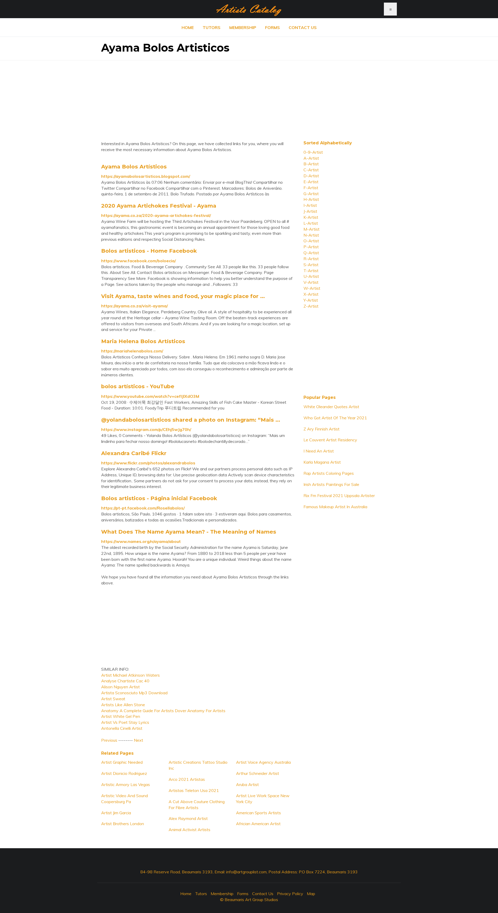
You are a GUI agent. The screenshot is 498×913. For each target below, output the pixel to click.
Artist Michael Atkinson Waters (130, 675)
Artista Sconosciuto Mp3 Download (134, 692)
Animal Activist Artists (189, 829)
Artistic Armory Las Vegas (125, 784)
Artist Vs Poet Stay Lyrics (125, 722)
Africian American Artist (258, 823)
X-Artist (311, 294)
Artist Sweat (113, 698)
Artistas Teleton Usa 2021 (194, 790)
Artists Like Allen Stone (123, 704)
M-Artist (311, 229)
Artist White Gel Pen (120, 716)
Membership (242, 27)
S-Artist (311, 264)
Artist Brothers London (122, 823)
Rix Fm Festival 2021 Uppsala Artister (339, 495)
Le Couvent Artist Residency (330, 439)
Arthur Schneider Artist (257, 773)
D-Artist (311, 175)
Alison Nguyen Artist (120, 686)
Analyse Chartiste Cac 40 (125, 680)
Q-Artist (311, 252)
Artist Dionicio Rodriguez (124, 773)
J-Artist (310, 211)
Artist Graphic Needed (122, 762)
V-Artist (311, 282)
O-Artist (311, 240)
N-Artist (311, 235)
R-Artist (311, 258)
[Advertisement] (249, 96)
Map (311, 893)
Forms (272, 27)
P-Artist (311, 246)
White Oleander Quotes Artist (331, 406)
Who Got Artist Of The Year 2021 (335, 417)
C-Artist (311, 169)
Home (188, 27)
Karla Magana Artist (322, 462)
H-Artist (311, 199)
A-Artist (311, 158)
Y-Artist (310, 300)
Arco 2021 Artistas (187, 779)
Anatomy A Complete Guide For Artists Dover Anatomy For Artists (163, 710)
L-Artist (310, 223)
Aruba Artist (247, 784)
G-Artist (311, 193)
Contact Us (303, 27)
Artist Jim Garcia (116, 812)
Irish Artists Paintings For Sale (331, 484)
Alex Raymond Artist (188, 818)
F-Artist (310, 187)
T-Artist (311, 270)
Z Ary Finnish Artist (321, 428)
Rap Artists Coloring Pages (328, 473)
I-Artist (310, 205)
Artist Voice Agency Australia (263, 762)
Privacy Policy (290, 893)
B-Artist (311, 163)
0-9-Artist (313, 152)
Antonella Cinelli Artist (121, 728)
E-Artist (311, 181)
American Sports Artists (258, 812)
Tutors (211, 27)
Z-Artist (311, 306)
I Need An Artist (318, 451)
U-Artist (311, 276)
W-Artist (311, 288)
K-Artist (310, 217)
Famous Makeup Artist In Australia (335, 506)
